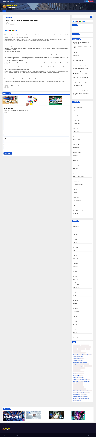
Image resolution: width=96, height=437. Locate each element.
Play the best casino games (78, 184)
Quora (74, 29)
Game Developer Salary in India (78, 358)
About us (72, 435)
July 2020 (74, 292)
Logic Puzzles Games (76, 369)
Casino (74, 126)
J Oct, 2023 (6, 103)
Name (5, 132)
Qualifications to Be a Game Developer (80, 80)
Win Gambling (75, 213)
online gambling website (85, 381)
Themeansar (20, 435)
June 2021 (75, 271)
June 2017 (75, 321)
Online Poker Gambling (77, 173)
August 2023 (75, 234)
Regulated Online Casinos (78, 97)
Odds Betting (75, 160)
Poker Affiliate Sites (79, 383)
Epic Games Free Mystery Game (79, 57)
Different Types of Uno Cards (35, 102)
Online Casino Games (76, 381)
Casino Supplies (76, 131)
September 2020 (76, 287)
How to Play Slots (76, 144)
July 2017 (74, 319)
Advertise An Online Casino (78, 107)
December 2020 (76, 284)
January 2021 (75, 282)
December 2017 (76, 311)
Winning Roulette (76, 216)
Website (5, 144)
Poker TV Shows (76, 197)
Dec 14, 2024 (30, 417)
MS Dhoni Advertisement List (77, 375)
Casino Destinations (76, 128)
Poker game (75, 192)
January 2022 (75, 258)
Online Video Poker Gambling (78, 176)
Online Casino (87, 379)
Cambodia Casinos (8, 17)
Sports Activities (87, 392)
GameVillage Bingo (76, 139)
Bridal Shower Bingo (76, 120)
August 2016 (75, 327)
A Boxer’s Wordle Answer (57, 416)
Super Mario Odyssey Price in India (79, 71)
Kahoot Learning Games (77, 85)
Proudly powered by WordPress (7, 435)
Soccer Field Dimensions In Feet (78, 392)
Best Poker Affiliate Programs (77, 347)
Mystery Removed (76, 155)
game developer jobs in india (78, 356)
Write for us (91, 435)
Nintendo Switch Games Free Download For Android (12, 101)
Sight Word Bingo (76, 202)
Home (70, 435)
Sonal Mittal (12, 103)
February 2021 (75, 279)
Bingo (74, 112)
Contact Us (81, 435)
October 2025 (75, 223)
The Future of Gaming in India (78, 60)
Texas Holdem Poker (77, 208)
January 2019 (75, 300)
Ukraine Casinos (83, 394)
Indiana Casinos (76, 147)
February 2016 (75, 332)
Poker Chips (75, 189)
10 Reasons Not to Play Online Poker (22, 20)
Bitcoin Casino (75, 115)
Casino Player (89, 347)
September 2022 (76, 250)
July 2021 (74, 268)
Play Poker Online (76, 181)
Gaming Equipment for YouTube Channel (80, 362)
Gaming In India (75, 364)
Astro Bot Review (76, 55)
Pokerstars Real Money (77, 200)
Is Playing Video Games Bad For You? (80, 82)
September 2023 (76, 231)
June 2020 (75, 295)
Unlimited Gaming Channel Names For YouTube (82, 88)
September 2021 (76, 263)
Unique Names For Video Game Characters (81, 65)
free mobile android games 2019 (86, 354)
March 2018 (75, 303)
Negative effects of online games (78, 379)
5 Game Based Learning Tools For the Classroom (82, 90)
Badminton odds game (85, 345)
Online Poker (75, 171)
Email (5, 138)
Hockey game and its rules (84, 364)
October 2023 (75, 229)
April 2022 (75, 255)
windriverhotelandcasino (15, 22)
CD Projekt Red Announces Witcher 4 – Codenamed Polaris (36, 415)
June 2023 (75, 239)
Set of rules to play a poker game (59, 102)
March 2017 (75, 324)
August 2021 (75, 266)
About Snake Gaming (76, 345)
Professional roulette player (77, 390)
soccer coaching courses (87, 390)
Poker (74, 383)
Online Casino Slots (76, 165)
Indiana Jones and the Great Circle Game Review (82, 63)
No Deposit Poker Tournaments (78, 157)
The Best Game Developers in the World (80, 68)
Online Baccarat (76, 163)
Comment (6, 112)
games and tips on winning (77, 360)
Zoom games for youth (77, 400)
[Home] (4, 11)
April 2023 (75, 242)
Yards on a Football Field (85, 398)
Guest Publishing (86, 435)
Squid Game (75, 52)
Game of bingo (75, 136)
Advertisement (77, 435)
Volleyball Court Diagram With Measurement (80, 396)
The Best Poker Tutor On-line (78, 210)
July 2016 (74, 329)
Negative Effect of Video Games (78, 377)
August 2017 (75, 316)
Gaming (6, 414)
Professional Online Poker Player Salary (79, 388)
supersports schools (76, 394)
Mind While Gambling (77, 152)
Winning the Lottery (76, 398)
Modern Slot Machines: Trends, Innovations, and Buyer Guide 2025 (13, 417)
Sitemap (74, 27)
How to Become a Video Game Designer (80, 77)
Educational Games (76, 354)
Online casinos (75, 168)
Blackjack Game (76, 118)
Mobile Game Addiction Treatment (78, 371)
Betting (74, 110)
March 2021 (75, 276)
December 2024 (76, 226)
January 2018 (75, 308)
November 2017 (76, 313)
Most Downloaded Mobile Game (78, 373)
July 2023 (74, 237)
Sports (74, 205)
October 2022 (75, 247)
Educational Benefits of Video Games (79, 352)
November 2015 (76, 337)
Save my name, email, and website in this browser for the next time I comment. (18, 150)
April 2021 (75, 274)
